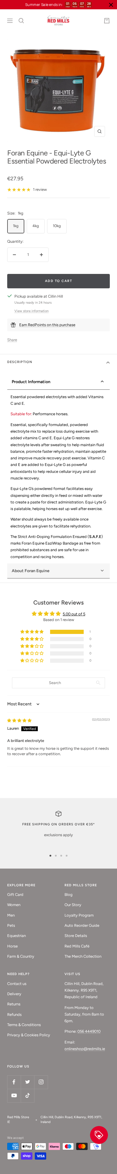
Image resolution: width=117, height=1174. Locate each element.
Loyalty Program (79, 915)
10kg (57, 226)
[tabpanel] (58, 476)
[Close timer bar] (111, 4)
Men (11, 915)
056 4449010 (88, 1031)
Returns (13, 1004)
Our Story (72, 904)
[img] (19, 720)
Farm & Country (20, 956)
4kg (35, 226)
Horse (12, 946)
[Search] (21, 20)
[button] (32, 632)
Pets (11, 925)
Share (12, 340)
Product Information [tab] (31, 381)
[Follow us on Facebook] (14, 1082)
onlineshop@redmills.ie (84, 1048)
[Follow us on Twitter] (27, 1082)
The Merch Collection (82, 956)
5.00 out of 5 (74, 614)
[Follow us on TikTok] (27, 1095)
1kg (16, 226)
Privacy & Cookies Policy (28, 1035)
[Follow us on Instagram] (41, 1082)
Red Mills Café (76, 946)
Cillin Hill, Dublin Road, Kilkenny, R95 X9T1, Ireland (71, 1119)
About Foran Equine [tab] (31, 570)
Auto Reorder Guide (81, 925)
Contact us (16, 983)
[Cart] (107, 20)
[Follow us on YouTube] (14, 1095)
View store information (31, 311)
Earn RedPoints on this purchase (47, 325)
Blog (68, 894)
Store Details (75, 935)
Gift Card (15, 894)
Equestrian (16, 935)
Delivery (14, 994)
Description (19, 362)
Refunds (14, 1014)
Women (13, 904)
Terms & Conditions (24, 1024)
